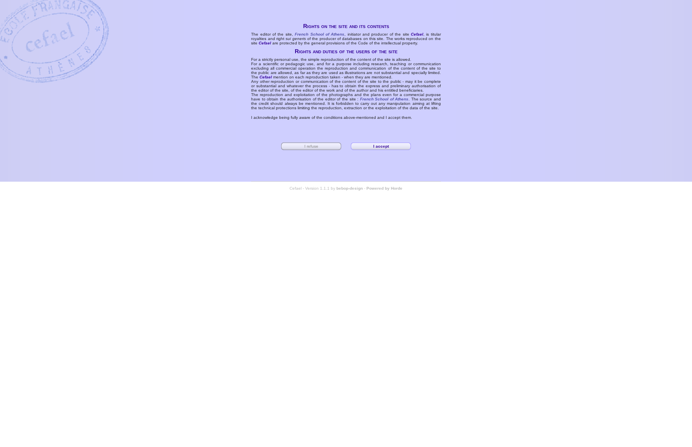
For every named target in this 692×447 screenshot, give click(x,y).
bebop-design (349, 188)
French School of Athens (319, 34)
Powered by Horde (384, 188)
